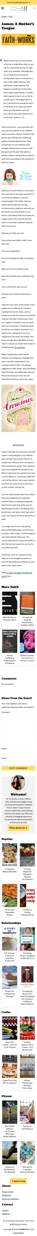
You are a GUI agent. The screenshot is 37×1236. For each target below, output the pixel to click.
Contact (5, 1210)
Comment (6, 712)
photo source (18, 444)
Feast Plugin (18, 1233)
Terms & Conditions (10, 1198)
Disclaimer (6, 1195)
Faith (10, 16)
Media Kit (6, 1213)
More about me (17, 827)
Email (4, 758)
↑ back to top (18, 1181)
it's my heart (20, 347)
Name (4, 748)
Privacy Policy (8, 1191)
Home (4, 16)
